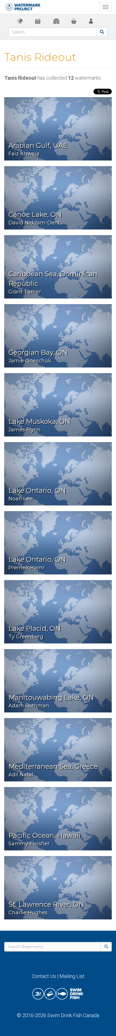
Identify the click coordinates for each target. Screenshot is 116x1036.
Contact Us (44, 976)
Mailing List (71, 976)
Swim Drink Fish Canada (73, 1015)
